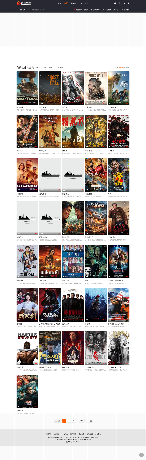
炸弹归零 (111, 237)
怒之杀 (64, 107)
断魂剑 (19, 324)
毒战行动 (20, 237)
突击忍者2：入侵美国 (116, 324)
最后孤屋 (42, 194)
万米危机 (20, 411)
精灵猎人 (65, 194)
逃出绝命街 (112, 107)
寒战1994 (65, 281)
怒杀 (109, 194)
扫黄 (45, 67)
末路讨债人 (43, 281)
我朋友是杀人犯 (45, 367)
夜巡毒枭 (20, 107)
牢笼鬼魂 (42, 107)
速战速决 (20, 151)
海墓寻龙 (88, 151)
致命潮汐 (65, 367)
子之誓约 (88, 107)
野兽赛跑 (20, 194)
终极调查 (20, 281)
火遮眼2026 (89, 367)
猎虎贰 (64, 151)
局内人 (51, 67)
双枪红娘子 (89, 194)
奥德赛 (87, 324)
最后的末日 (89, 237)
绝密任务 (111, 151)
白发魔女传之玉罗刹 (115, 367)
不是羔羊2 (43, 237)
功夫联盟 (59, 67)
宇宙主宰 (20, 367)
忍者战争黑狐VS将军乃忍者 (49, 324)
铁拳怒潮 (42, 151)
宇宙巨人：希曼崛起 (115, 281)
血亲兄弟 (65, 324)
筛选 (38, 67)
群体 (86, 281)
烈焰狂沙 (65, 237)
